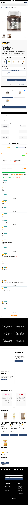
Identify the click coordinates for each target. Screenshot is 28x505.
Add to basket (16, 80)
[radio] (14, 68)
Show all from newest (14, 315)
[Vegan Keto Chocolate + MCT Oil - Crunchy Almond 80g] (14, 416)
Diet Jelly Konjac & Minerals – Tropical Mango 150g (4, 449)
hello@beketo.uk (6, 484)
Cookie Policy (6, 495)
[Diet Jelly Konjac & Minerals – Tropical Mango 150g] (5, 442)
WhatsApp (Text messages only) (8, 485)
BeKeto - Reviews (20, 484)
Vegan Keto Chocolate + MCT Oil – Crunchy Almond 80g (14, 423)
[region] (14, 399)
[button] (14, 55)
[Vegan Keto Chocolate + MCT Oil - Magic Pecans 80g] (5, 416)
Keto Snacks (2, 7)
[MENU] (26, 2)
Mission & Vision (20, 486)
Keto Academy (20, 487)
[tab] (14, 113)
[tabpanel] (14, 131)
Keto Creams (6, 7)
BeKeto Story (19, 485)
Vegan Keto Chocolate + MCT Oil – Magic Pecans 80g (5, 423)
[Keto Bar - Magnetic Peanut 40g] (23, 416)
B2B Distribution (20, 488)
